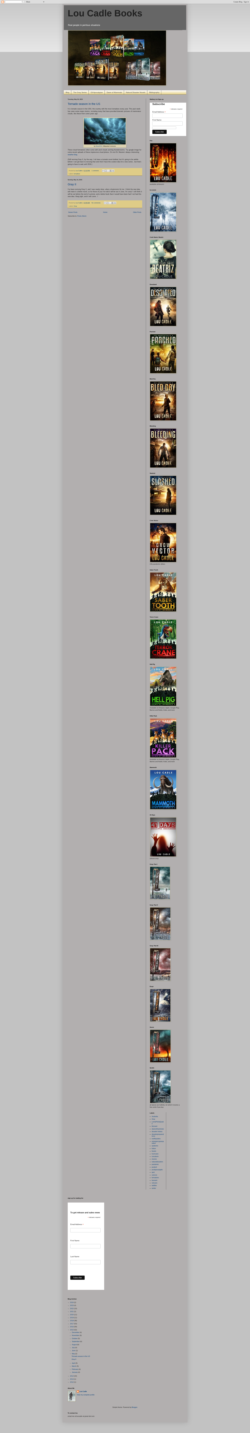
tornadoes (77, 174)
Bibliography (154, 92)
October (75, 1338)
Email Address (159, 112)
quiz (153, 1172)
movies (154, 1159)
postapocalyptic (157, 1170)
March (74, 1366)
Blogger (134, 1407)
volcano (154, 1183)
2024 (72, 1302)
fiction (154, 1148)
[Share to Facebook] (110, 170)
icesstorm (155, 1156)
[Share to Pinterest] (113, 170)
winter (154, 1188)
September (76, 1341)
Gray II (72, 184)
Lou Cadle (83, 1391)
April (74, 1363)
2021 (72, 1311)
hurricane (155, 1154)
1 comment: (95, 170)
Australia (155, 1116)
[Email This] (103, 170)
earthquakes (156, 1139)
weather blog (72, 155)
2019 (72, 1318)
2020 (72, 1315)
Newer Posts (72, 212)
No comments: (96, 203)
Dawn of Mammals (114, 92)
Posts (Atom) (81, 216)
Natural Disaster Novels (135, 92)
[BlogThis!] (105, 170)
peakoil (154, 1167)
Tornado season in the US (84, 103)
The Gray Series (80, 92)
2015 (72, 1330)
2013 (72, 1379)
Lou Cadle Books (105, 13)
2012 (72, 1382)
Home (105, 212)
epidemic (155, 1146)
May (73, 1354)
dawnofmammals (158, 1129)
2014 (72, 1376)
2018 (72, 1321)
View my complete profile (86, 1395)
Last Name (74, 1256)
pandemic (155, 1164)
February (75, 1369)
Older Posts (137, 212)
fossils (154, 1151)
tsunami (154, 1180)
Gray (75, 206)
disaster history (157, 1131)
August (74, 1345)
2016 (72, 1327)
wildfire (154, 1185)
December (76, 1332)
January (75, 1372)
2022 (72, 1308)
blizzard (154, 1126)
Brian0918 (99, 146)
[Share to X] (108, 170)
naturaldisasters (157, 1162)
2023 (72, 1305)
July (73, 1348)
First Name (156, 120)
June (74, 1351)
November (76, 1335)
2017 (72, 1324)
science (154, 1175)
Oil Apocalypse (97, 92)
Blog (67, 92)
